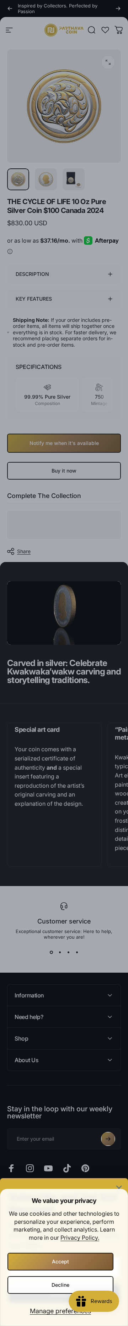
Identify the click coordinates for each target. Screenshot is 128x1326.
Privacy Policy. (79, 1237)
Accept (60, 1261)
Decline (60, 1285)
